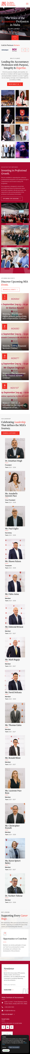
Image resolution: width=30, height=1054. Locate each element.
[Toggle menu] (27, 4)
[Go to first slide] (27, 50)
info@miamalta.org (9, 1010)
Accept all (6, 1050)
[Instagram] (11, 1027)
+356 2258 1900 (9, 1007)
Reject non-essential (14, 1047)
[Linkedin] (7, 1027)
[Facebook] (3, 1027)
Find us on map (7, 1014)
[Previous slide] (23, 50)
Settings (4, 1047)
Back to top (7, 1035)
